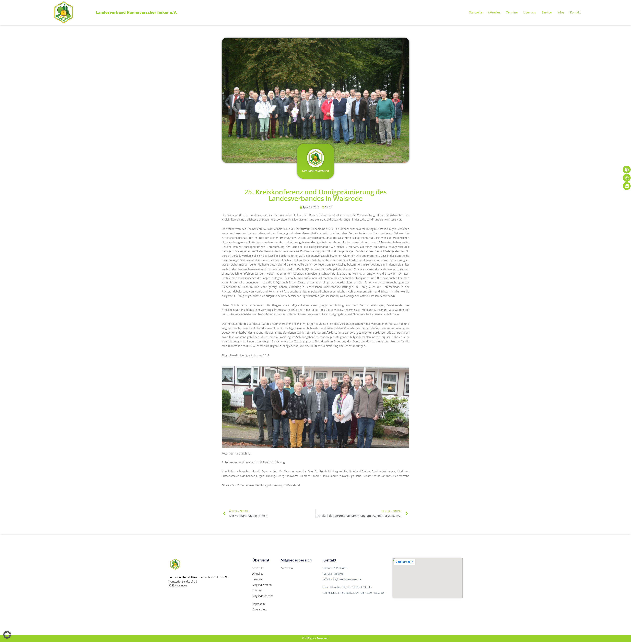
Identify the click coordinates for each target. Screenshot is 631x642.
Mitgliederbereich (262, 596)
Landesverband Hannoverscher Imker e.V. (136, 12)
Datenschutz (259, 609)
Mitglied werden (262, 585)
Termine (512, 12)
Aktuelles (494, 12)
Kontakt (575, 12)
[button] (7, 635)
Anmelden (286, 568)
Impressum (259, 604)
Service (547, 12)
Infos (560, 12)
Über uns (529, 12)
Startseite (475, 12)
